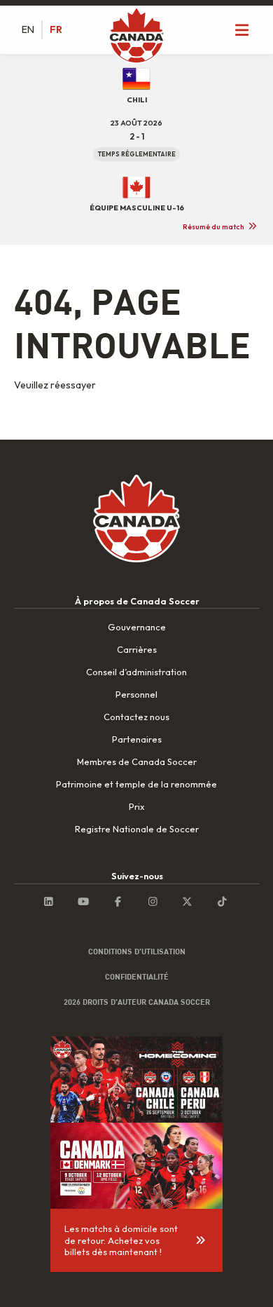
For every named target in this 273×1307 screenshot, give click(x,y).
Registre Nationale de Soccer (137, 828)
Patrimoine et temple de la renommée (136, 784)
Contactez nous (136, 716)
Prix (136, 806)
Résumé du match (213, 226)
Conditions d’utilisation (137, 951)
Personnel (136, 694)
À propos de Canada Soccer (137, 601)
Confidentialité (137, 977)
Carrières (137, 649)
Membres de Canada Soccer (137, 761)
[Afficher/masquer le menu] (242, 29)
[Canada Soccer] (136, 36)
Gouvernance (137, 626)
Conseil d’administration (136, 671)
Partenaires (137, 739)
